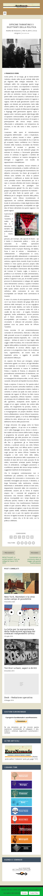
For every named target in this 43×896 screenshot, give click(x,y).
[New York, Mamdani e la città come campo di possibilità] (21, 583)
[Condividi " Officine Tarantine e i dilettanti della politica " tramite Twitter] (15, 537)
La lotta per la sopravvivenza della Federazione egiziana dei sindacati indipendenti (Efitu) (19, 631)
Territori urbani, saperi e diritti (20, 668)
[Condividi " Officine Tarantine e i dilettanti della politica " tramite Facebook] (11, 537)
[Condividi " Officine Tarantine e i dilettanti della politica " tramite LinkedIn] (24, 537)
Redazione (17, 31)
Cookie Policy (34, 893)
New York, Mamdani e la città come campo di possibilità (19, 597)
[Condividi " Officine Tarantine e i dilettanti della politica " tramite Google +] (19, 537)
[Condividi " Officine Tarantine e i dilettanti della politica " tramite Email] (28, 537)
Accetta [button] (24, 893)
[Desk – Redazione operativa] (21, 684)
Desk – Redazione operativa (18, 697)
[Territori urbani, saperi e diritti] (21, 652)
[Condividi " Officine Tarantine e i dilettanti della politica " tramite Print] (32, 537)
